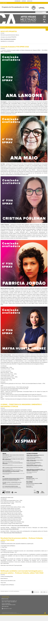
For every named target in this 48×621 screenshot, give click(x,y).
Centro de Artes (5, 598)
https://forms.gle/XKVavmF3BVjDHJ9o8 (10, 529)
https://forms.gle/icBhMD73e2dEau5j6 (20, 525)
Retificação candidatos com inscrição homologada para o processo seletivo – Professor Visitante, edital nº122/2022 (22, 572)
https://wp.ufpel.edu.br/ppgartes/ (8, 39)
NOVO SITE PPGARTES (9, 31)
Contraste (24, 1)
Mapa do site (29, 1)
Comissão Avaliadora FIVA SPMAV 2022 (15, 47)
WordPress (7, 613)
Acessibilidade (18, 1)
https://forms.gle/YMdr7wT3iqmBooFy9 (13, 532)
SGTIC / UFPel (19, 613)
